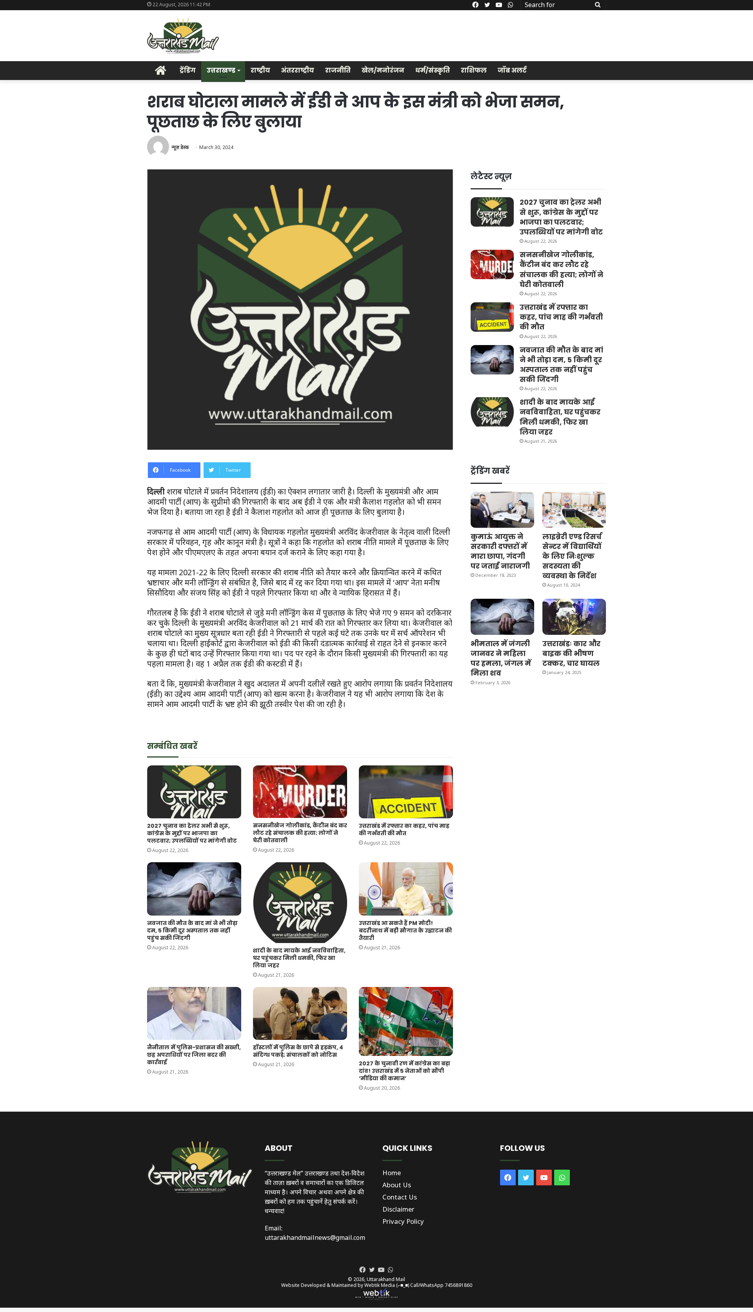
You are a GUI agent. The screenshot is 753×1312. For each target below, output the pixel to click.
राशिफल (474, 70)
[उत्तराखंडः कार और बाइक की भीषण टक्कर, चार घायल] (574, 616)
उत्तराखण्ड (221, 70)
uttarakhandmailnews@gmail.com (315, 1237)
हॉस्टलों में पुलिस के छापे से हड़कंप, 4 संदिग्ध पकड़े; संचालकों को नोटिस (298, 1051)
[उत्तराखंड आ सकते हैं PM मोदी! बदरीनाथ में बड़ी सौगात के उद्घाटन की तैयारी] (406, 888)
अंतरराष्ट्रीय (297, 70)
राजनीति (338, 70)
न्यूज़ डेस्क (180, 147)
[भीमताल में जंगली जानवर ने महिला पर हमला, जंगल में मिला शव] (502, 616)
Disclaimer (398, 1209)
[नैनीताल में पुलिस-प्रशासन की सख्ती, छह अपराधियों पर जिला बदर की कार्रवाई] (194, 1013)
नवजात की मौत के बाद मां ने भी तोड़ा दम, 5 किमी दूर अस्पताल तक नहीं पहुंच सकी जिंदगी (192, 930)
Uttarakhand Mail (386, 1279)
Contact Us (399, 1196)
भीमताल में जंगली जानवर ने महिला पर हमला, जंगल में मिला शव (501, 658)
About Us (396, 1184)
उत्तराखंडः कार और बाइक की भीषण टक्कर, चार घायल (571, 653)
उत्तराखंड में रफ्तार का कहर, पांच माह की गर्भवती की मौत (404, 829)
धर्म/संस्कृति (432, 70)
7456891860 (458, 1285)
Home (391, 1172)
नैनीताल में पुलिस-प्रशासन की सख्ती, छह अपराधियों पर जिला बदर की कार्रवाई (194, 1054)
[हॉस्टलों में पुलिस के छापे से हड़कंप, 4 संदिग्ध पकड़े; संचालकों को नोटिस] (300, 1013)
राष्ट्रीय (260, 70)
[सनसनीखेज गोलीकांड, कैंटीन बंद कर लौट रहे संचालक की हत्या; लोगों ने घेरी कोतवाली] (300, 791)
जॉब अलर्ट (512, 70)
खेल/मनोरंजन (383, 70)
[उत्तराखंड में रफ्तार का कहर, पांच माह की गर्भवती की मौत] (406, 791)
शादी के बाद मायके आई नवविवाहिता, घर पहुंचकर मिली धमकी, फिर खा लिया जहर (299, 958)
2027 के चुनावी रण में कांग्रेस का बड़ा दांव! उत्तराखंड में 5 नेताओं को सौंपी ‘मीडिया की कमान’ (404, 1070)
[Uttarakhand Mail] (183, 35)
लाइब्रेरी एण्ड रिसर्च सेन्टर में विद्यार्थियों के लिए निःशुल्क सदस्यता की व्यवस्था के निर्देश (572, 556)
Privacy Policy (403, 1221)
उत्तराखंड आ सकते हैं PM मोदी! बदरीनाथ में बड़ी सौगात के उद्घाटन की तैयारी (405, 930)
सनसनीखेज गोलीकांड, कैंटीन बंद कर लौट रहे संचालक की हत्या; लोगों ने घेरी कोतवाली (300, 832)
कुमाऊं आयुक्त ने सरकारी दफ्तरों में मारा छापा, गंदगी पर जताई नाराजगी (500, 551)
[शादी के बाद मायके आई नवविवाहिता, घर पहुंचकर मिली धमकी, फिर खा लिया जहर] (300, 902)
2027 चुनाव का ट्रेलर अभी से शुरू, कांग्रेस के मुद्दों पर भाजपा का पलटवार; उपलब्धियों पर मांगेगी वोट (192, 833)
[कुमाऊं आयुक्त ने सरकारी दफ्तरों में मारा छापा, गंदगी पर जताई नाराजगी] (502, 509)
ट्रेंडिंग (188, 70)
